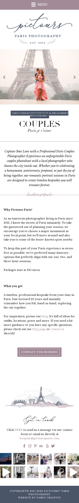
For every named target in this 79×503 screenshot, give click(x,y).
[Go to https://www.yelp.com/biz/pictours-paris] (47, 446)
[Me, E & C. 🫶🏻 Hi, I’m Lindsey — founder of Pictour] (59, 472)
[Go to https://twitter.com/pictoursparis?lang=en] (53, 446)
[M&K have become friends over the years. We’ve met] (59, 459)
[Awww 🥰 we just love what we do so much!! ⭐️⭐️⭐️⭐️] (46, 472)
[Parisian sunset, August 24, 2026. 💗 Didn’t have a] (6, 459)
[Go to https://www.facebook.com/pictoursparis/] (24, 446)
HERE (19, 430)
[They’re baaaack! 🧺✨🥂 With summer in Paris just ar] (73, 459)
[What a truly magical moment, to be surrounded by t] (19, 459)
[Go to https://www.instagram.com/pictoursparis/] (30, 446)
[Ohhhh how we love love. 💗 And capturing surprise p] (33, 459)
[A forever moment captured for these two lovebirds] (6, 472)
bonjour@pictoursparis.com (39, 438)
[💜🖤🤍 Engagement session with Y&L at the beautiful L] (46, 459)
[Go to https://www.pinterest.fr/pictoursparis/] (35, 446)
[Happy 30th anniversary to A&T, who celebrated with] (19, 472)
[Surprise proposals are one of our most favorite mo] (73, 472)
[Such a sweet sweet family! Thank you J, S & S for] (33, 472)
